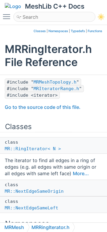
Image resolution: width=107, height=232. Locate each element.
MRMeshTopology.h (55, 82)
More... (81, 173)
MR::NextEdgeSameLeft (31, 208)
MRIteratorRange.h (56, 88)
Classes (40, 31)
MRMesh (14, 227)
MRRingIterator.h (51, 227)
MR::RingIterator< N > (33, 148)
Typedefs (78, 31)
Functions (95, 31)
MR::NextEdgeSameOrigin (34, 191)
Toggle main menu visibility (7, 16)
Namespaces (58, 31)
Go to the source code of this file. (43, 107)
